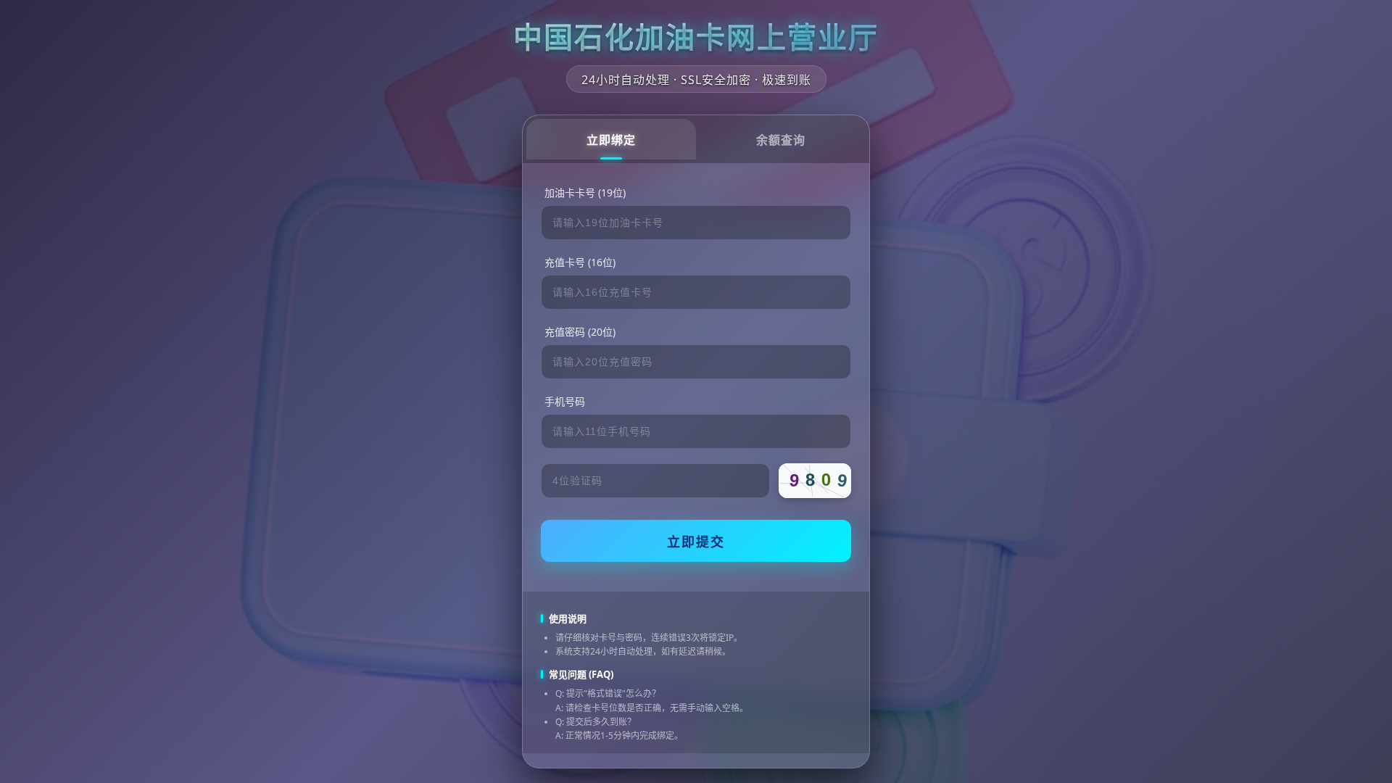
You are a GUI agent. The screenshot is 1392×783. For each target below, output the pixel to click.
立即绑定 (611, 140)
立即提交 (696, 542)
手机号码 (564, 401)
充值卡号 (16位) (580, 262)
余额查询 (780, 140)
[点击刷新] (815, 480)
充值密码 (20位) (580, 332)
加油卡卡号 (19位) (585, 192)
